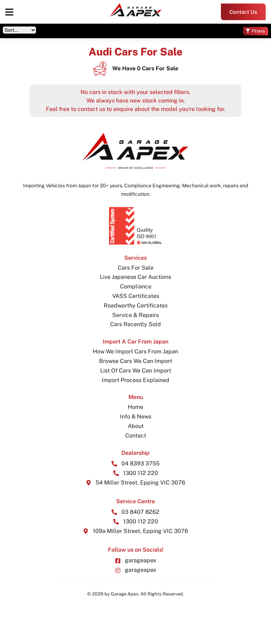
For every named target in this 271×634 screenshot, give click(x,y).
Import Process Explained (135, 380)
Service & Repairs (135, 315)
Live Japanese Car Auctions (135, 277)
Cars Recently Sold (135, 324)
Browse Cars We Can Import (135, 361)
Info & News (135, 416)
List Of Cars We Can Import (135, 370)
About (136, 426)
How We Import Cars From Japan (135, 351)
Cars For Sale (135, 267)
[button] (9, 12)
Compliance (135, 286)
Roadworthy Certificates (136, 305)
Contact (135, 435)
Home (135, 407)
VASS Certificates (135, 296)
